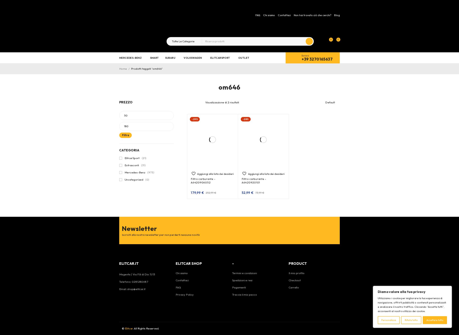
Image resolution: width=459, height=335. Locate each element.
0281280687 (140, 281)
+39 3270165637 (317, 59)
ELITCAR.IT (129, 263)
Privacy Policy (185, 294)
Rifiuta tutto (411, 320)
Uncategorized (137, 179)
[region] (412, 307)
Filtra (125, 135)
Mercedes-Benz (139, 172)
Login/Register (321, 41)
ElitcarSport (135, 158)
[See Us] (132, 301)
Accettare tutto (434, 320)
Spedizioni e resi (242, 280)
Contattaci (284, 15)
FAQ (257, 15)
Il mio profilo (297, 273)
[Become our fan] (122, 301)
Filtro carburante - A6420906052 (203, 180)
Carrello (294, 287)
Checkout (295, 280)
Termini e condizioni (244, 273)
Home (123, 68)
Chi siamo (269, 15)
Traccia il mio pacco (244, 294)
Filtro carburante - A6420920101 (254, 180)
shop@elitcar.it (136, 289)
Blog (337, 15)
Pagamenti (239, 287)
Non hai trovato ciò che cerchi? (312, 15)
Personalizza (388, 320)
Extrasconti (135, 165)
